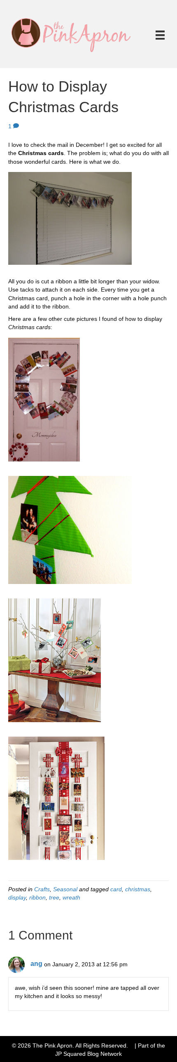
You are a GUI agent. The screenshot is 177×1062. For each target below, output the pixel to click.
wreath (71, 897)
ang (36, 963)
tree (54, 897)
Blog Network (104, 1053)
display (17, 897)
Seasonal (65, 889)
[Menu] (160, 35)
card (116, 889)
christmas (137, 889)
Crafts (42, 889)
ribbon (37, 897)
